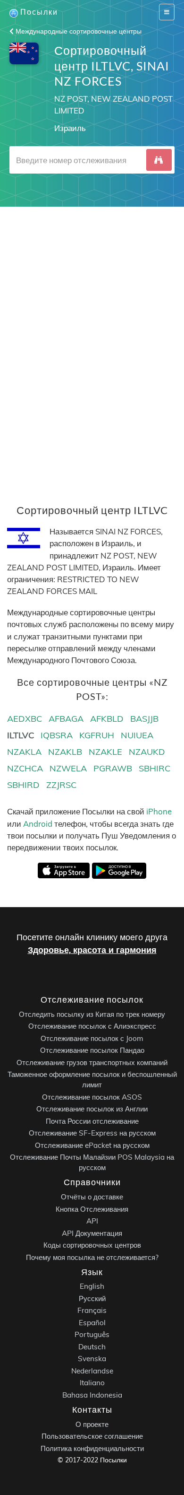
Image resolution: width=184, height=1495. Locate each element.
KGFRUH (96, 735)
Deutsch (92, 1346)
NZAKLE (105, 751)
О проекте (92, 1424)
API (92, 1220)
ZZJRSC (61, 784)
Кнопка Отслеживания (92, 1209)
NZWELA (68, 768)
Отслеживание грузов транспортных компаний (92, 1062)
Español (92, 1322)
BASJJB (144, 718)
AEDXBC (24, 718)
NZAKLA (24, 751)
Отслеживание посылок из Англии (92, 1109)
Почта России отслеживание (92, 1121)
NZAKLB (65, 751)
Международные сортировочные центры (78, 31)
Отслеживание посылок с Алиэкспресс (92, 1026)
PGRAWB (112, 768)
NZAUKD (147, 751)
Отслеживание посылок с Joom (92, 1038)
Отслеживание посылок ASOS (92, 1097)
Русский (92, 1298)
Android (37, 824)
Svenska (92, 1359)
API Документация (92, 1233)
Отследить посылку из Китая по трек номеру (92, 1014)
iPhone (159, 811)
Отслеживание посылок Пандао (92, 1050)
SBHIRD (23, 784)
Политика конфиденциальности (92, 1448)
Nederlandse (92, 1370)
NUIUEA (137, 735)
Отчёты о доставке (92, 1196)
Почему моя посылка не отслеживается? (92, 1257)
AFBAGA (66, 718)
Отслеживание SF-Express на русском (92, 1133)
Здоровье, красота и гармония (92, 949)
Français (92, 1310)
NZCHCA (25, 768)
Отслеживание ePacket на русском (92, 1145)
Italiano (92, 1383)
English (92, 1286)
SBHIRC (154, 768)
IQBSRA (57, 735)
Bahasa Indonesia (92, 1394)
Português (92, 1334)
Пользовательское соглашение (92, 1436)
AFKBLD (107, 718)
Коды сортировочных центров (92, 1245)
